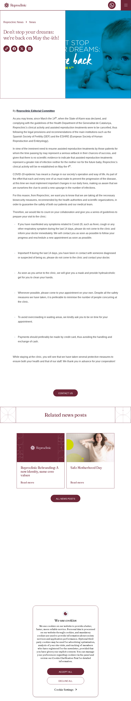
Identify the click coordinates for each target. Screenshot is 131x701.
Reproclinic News (13, 22)
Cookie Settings (63, 689)
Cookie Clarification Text (65, 658)
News (32, 22)
